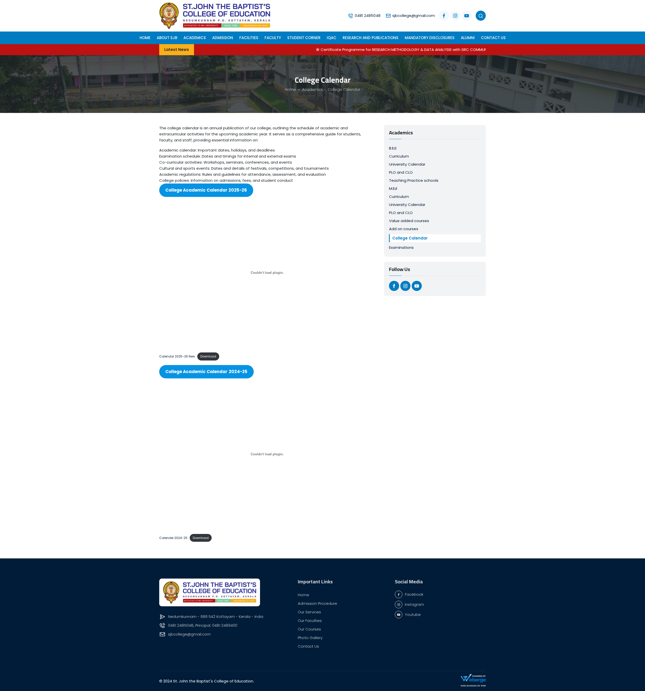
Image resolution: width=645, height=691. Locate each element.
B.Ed (392, 148)
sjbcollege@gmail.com (413, 15)
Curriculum (399, 156)
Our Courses (309, 629)
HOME (145, 37)
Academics (194, 37)
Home (303, 594)
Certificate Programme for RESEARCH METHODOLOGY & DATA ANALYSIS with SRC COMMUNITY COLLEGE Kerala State (392, 49)
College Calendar (410, 238)
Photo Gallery (310, 637)
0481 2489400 (224, 625)
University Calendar (407, 164)
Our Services (309, 612)
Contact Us (493, 37)
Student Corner (303, 37)
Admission (222, 37)
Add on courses (403, 228)
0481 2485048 (367, 15)
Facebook (414, 594)
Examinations (401, 247)
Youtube (413, 614)
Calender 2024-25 (173, 538)
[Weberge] (473, 678)
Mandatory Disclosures (430, 37)
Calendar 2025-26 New (177, 356)
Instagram (414, 604)
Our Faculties (310, 620)
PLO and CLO (401, 172)
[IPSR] (473, 685)
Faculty (273, 37)
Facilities (248, 37)
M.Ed (393, 188)
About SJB (167, 37)
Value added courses (409, 220)
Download (208, 356)
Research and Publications (370, 37)
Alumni (468, 37)
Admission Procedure (317, 603)
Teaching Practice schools (413, 180)
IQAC (331, 37)
